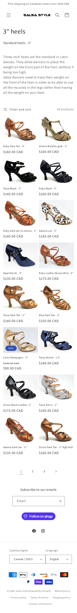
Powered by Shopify (40, 590)
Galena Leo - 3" (48, 230)
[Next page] (56, 471)
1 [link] (21, 471)
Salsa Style (22, 590)
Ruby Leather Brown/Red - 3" (56, 273)
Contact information (40, 603)
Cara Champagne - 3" (15, 357)
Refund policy (62, 590)
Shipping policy (61, 597)
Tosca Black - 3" (12, 188)
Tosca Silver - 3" (48, 404)
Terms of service (40, 597)
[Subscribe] (60, 501)
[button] (8, 15)
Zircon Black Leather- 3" (17, 404)
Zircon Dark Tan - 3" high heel (56, 447)
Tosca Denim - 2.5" (50, 357)
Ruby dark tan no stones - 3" (20, 230)
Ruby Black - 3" (48, 188)
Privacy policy (19, 597)
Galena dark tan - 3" (15, 447)
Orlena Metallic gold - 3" (53, 146)
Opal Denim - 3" (12, 273)
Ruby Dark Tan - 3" (14, 146)
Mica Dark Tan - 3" (49, 315)
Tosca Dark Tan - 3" (14, 315)
